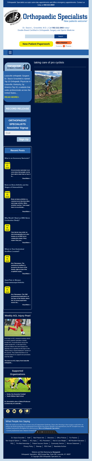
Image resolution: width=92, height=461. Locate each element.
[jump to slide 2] (42, 431)
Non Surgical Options (13, 440)
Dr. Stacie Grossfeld (17, 438)
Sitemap (38, 446)
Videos (24, 440)
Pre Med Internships (23, 443)
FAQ (12, 443)
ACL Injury (33, 440)
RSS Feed (47, 446)
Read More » (26, 178)
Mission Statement (73, 443)
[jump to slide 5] (48, 431)
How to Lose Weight (59, 440)
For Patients (73, 438)
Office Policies (61, 438)
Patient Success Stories (40, 443)
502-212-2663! (49, 5)
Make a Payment (61, 43)
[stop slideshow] (56, 431)
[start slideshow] (36, 431)
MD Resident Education (76, 440)
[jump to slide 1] (40, 431)
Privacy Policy (28, 446)
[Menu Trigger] (10, 52)
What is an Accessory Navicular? (17, 158)
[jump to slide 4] (46, 431)
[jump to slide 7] (52, 431)
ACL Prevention (45, 440)
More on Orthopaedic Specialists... (49, 428)
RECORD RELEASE (17, 108)
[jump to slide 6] (50, 431)
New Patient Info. (39, 438)
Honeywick (56, 452)
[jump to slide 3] (44, 431)
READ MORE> (11, 97)
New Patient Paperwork (36, 44)
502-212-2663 (58, 28)
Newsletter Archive (60, 446)
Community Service (57, 443)
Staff (28, 438)
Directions (50, 438)
